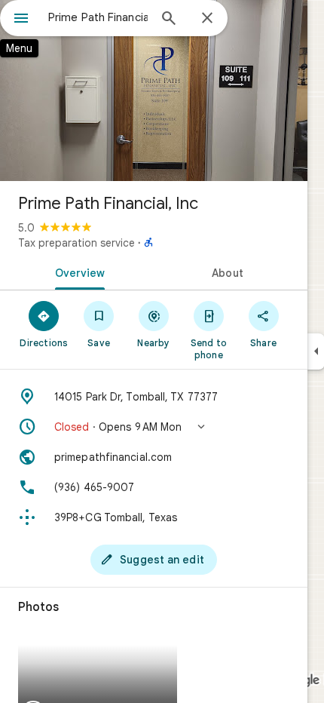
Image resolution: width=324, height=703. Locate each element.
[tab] (77, 271)
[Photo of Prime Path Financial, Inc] (153, 90)
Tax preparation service (76, 243)
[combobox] (98, 17)
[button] (153, 427)
